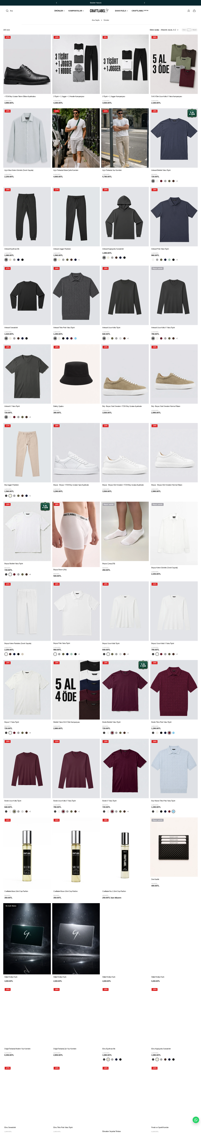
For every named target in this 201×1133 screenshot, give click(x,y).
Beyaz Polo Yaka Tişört (61, 643)
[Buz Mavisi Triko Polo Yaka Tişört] (75, 338)
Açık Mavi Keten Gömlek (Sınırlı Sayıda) (18, 170)
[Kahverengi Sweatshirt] (18, 338)
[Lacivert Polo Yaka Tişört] (165, 259)
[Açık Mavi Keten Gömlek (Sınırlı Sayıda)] (27, 138)
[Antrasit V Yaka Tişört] (27, 374)
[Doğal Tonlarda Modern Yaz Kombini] (27, 1016)
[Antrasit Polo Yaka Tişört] (174, 216)
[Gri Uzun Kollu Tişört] (116, 338)
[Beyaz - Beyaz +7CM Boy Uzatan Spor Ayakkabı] (76, 452)
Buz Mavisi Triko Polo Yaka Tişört (163, 801)
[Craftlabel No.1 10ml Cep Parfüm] (125, 853)
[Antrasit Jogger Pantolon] (76, 216)
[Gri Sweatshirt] (14, 338)
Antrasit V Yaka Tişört (12, 406)
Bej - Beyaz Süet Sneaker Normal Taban (165, 406)
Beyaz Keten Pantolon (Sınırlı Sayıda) (17, 643)
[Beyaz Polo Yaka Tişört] (153, 259)
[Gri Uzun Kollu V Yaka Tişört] (165, 338)
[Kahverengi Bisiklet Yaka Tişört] (173, 181)
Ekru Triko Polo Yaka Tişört (63, 1127)
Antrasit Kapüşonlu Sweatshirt (113, 249)
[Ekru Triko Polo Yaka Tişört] (59, 338)
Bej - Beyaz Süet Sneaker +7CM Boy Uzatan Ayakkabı (122, 406)
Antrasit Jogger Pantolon (62, 249)
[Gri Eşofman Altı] (14, 259)
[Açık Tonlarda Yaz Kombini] (125, 138)
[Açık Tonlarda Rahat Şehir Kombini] (76, 138)
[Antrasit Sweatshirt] (27, 295)
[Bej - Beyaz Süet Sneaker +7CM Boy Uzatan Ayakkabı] (125, 374)
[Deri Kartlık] (174, 847)
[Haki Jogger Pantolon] (67, 259)
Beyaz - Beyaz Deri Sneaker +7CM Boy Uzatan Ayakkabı (123, 485)
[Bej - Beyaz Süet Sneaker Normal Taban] (174, 374)
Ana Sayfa (95, 20)
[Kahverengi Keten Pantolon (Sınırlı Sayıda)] (10, 654)
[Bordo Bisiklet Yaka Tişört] (161, 181)
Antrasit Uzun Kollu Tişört (111, 328)
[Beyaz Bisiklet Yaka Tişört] (157, 181)
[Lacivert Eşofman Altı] (18, 259)
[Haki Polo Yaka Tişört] (161, 259)
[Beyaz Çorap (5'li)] (125, 531)
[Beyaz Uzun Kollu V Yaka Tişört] (157, 338)
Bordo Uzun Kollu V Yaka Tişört (64, 801)
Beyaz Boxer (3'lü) (60, 570)
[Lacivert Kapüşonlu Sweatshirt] (120, 257)
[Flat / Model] (189, 30)
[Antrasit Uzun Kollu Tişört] (125, 295)
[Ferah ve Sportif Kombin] (174, 1095)
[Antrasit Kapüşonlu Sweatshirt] (125, 216)
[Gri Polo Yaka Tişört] (157, 259)
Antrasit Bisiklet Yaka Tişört (161, 170)
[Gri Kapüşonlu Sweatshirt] (112, 257)
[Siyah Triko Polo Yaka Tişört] (63, 338)
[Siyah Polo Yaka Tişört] (173, 259)
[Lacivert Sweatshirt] (22, 338)
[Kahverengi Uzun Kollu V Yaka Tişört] (173, 338)
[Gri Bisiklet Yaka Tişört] (165, 181)
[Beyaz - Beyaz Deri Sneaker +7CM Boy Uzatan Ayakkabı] (125, 452)
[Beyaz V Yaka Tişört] (10, 417)
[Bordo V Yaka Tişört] (14, 417)
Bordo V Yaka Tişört (109, 801)
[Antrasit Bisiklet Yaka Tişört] (174, 138)
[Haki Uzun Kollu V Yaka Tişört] (169, 338)
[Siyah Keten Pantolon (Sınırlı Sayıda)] (18, 654)
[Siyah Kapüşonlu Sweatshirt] (124, 257)
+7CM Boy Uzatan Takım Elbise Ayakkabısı (20, 96)
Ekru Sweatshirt (10, 1127)
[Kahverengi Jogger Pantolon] (71, 259)
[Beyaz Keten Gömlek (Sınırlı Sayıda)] (174, 533)
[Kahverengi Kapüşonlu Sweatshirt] (116, 257)
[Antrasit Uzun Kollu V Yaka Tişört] (174, 295)
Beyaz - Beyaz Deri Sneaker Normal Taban (166, 485)
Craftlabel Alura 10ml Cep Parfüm (16, 891)
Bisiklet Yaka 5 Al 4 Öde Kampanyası (66, 722)
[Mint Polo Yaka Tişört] (169, 259)
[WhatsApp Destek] (196, 1120)
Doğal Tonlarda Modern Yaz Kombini (17, 1049)
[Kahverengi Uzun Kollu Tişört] (124, 338)
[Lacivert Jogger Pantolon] (75, 259)
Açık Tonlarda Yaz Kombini (111, 170)
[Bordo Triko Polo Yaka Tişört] (71, 338)
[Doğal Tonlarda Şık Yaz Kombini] (76, 1016)
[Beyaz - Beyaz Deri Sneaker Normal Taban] (174, 452)
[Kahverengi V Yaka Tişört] (26, 417)
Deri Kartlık (155, 879)
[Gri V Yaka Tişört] (18, 417)
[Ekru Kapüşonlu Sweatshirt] (108, 257)
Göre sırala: (154, 30)
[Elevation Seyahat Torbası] (125, 1097)
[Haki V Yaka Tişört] (22, 417)
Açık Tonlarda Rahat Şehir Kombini (65, 170)
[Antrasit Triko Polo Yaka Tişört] (76, 295)
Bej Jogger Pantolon (11, 485)
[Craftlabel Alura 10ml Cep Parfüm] (27, 853)
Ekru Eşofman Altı (108, 1049)
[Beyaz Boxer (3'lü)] (76, 534)
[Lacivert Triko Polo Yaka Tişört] (67, 338)
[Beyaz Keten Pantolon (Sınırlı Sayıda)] (27, 611)
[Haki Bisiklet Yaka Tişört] (169, 181)
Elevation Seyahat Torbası (111, 1131)
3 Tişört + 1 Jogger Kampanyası (113, 96)
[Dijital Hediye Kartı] (27, 938)
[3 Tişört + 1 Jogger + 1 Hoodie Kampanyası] (76, 64)
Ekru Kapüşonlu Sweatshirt (161, 1049)
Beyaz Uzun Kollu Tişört (110, 643)
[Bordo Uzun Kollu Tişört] (112, 338)
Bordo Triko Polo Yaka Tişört (161, 722)
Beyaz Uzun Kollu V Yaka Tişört (162, 643)
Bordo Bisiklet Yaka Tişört (111, 722)
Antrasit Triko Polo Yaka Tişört (64, 328)
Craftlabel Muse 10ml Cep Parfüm (65, 891)
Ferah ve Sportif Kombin (160, 1127)
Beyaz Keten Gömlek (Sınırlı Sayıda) (164, 568)
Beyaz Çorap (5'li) (108, 564)
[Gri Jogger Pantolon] (63, 259)
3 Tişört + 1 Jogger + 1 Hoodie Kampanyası (68, 96)
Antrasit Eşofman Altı (11, 249)
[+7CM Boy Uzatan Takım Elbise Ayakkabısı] (27, 64)
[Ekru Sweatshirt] (10, 338)
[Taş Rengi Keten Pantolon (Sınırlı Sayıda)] (22, 654)
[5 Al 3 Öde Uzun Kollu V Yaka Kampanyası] (174, 64)
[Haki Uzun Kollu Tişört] (120, 338)
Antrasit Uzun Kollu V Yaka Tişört (163, 328)
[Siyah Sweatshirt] (26, 338)
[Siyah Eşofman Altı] (22, 259)
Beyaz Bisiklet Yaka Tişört (13, 564)
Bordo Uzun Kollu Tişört (12, 801)
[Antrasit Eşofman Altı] (27, 216)
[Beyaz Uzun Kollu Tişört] (108, 338)
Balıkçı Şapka (58, 406)
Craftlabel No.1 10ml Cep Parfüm (114, 891)
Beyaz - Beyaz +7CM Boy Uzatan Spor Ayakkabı (71, 485)
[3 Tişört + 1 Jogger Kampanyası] (125, 64)
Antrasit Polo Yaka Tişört (160, 249)
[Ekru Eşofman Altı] (10, 259)
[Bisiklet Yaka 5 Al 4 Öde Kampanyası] (76, 689)
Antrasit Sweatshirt (11, 328)
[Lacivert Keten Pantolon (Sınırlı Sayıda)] (14, 654)
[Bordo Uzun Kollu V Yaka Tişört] (161, 338)
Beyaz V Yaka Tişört (11, 722)
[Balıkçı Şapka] (76, 374)
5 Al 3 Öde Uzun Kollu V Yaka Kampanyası (166, 96)
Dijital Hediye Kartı (10, 977)
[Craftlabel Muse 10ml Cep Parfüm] (76, 853)
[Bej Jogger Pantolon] (59, 259)
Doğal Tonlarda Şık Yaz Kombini (64, 1049)
